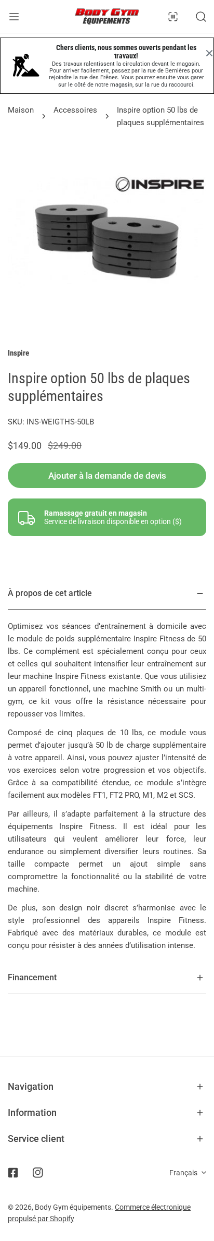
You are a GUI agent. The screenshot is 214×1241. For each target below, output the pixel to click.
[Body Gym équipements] (107, 16)
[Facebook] (13, 1173)
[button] (107, 1087)
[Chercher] (201, 16)
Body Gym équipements (73, 1207)
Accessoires (75, 110)
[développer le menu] (14, 16)
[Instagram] (37, 1173)
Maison (21, 110)
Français (183, 1173)
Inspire (18, 353)
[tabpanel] (107, 770)
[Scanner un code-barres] (172, 16)
